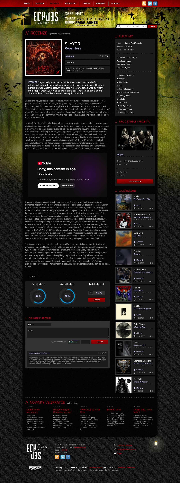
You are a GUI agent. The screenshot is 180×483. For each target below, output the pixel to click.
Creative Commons (126, 467)
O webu (115, 3)
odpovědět (102, 353)
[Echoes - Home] (46, 18)
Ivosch (64, 450)
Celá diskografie (135, 181)
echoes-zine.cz (96, 467)
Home (27, 3)
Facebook (123, 172)
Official (122, 175)
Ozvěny (86, 3)
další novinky (72, 403)
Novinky (40, 3)
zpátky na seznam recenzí (60, 34)
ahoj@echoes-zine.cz (126, 449)
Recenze (54, 3)
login (119, 453)
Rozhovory (71, 3)
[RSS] (144, 3)
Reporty (100, 3)
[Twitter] (150, 3)
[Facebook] (155, 3)
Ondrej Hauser (80, 447)
